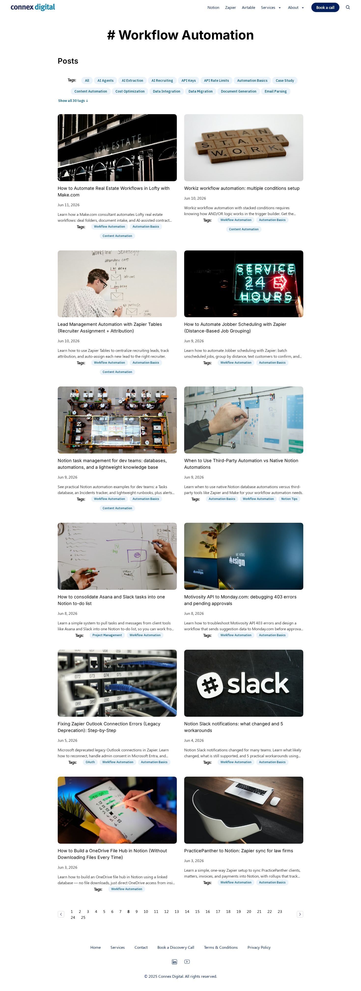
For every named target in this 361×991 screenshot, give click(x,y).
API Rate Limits (216, 80)
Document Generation (238, 91)
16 (208, 911)
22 (269, 911)
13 (177, 911)
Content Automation (90, 91)
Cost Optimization (130, 91)
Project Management (107, 635)
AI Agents (105, 80)
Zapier (230, 7)
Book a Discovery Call (175, 947)
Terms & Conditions (221, 947)
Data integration (166, 91)
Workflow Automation (109, 226)
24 (73, 917)
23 (280, 911)
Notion (213, 7)
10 (146, 911)
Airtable (248, 7)
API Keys (188, 80)
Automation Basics (252, 80)
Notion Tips (289, 499)
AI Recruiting (162, 80)
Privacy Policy (259, 947)
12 (166, 911)
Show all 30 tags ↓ (73, 100)
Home (95, 947)
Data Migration (201, 91)
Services (118, 947)
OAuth (90, 762)
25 (83, 917)
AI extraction (132, 80)
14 (187, 911)
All (87, 80)
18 (228, 911)
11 (156, 911)
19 (238, 911)
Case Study (285, 80)
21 (259, 911)
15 (197, 911)
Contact (141, 947)
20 (249, 911)
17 (218, 911)
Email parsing (276, 91)
